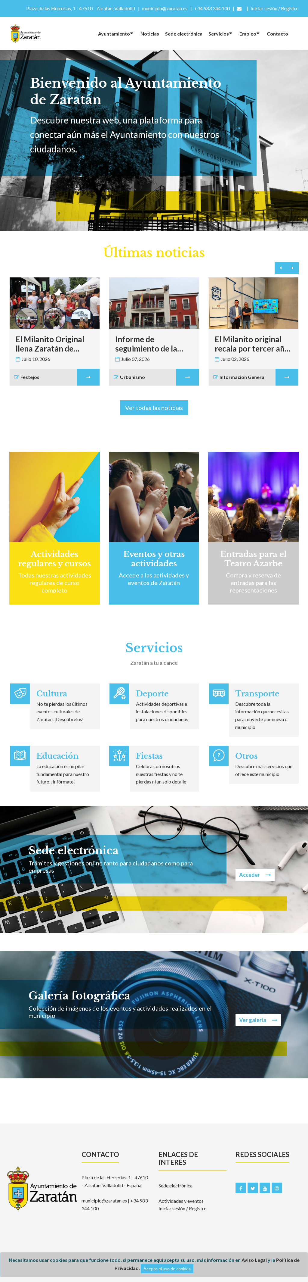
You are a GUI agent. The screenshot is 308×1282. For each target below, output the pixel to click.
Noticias (149, 33)
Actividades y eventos (181, 1201)
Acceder (50, 571)
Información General (243, 377)
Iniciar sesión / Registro (183, 1208)
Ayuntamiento (114, 33)
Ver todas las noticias (154, 407)
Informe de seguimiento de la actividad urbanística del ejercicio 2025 (152, 344)
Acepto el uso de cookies (167, 1268)
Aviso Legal (254, 1260)
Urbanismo (132, 377)
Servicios (218, 33)
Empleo (247, 33)
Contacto (277, 33)
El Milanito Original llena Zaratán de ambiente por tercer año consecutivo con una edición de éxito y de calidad (54, 344)
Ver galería (253, 1020)
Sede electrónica (183, 33)
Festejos (29, 377)
